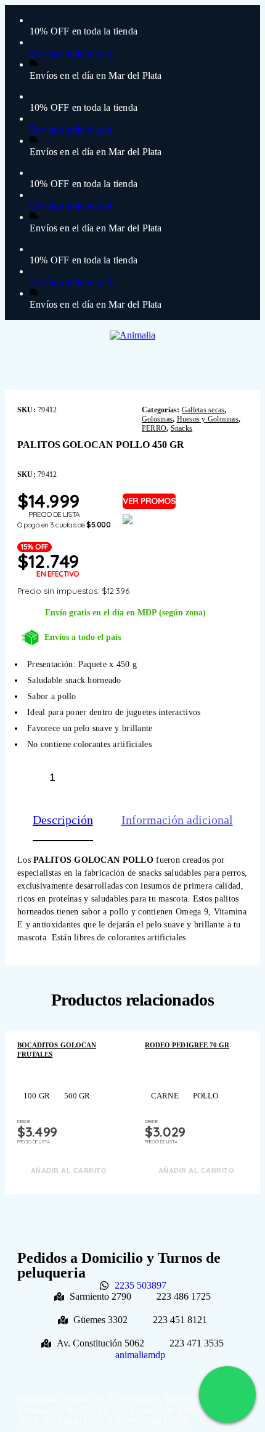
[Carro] (242, 339)
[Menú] (31, 338)
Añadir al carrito (152, 776)
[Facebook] (127, 1366)
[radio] (36, 1096)
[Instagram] (137, 1366)
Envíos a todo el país (82, 637)
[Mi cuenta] (222, 339)
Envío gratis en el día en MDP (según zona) (125, 612)
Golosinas (157, 419)
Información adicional (177, 819)
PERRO (154, 428)
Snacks (181, 428)
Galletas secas (203, 410)
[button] (121, 1211)
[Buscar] (205, 340)
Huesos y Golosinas (207, 419)
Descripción (63, 819)
